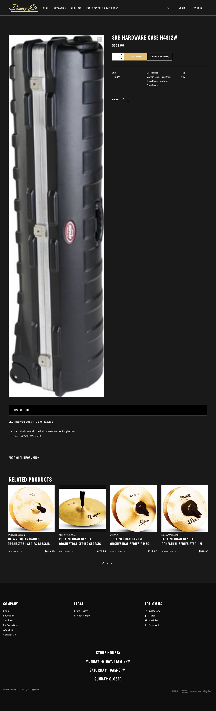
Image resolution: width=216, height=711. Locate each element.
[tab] (108, 410)
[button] (99, 39)
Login (182, 8)
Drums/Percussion (155, 77)
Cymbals (114, 535)
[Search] (169, 8)
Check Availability (160, 56)
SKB (183, 77)
